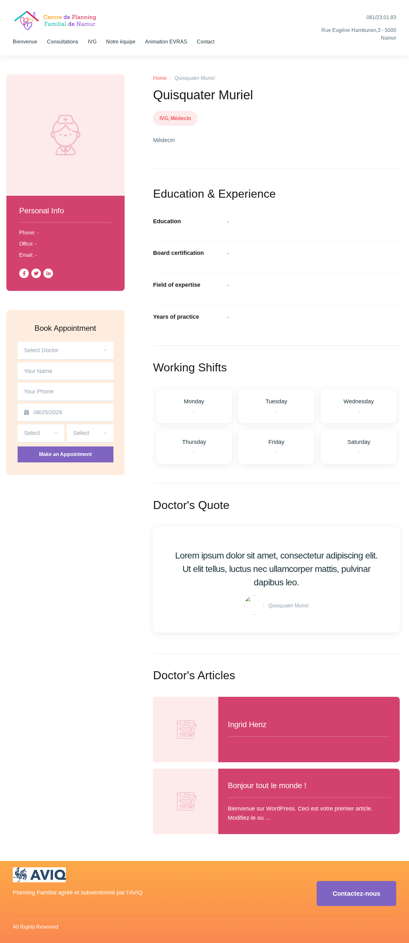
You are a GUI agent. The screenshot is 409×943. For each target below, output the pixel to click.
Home (160, 78)
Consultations (62, 41)
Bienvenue (25, 41)
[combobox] (65, 351)
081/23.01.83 (381, 17)
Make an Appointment (65, 454)
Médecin (181, 118)
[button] (356, 893)
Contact (205, 41)
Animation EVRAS (166, 41)
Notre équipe (120, 41)
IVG (92, 41)
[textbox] (63, 350)
